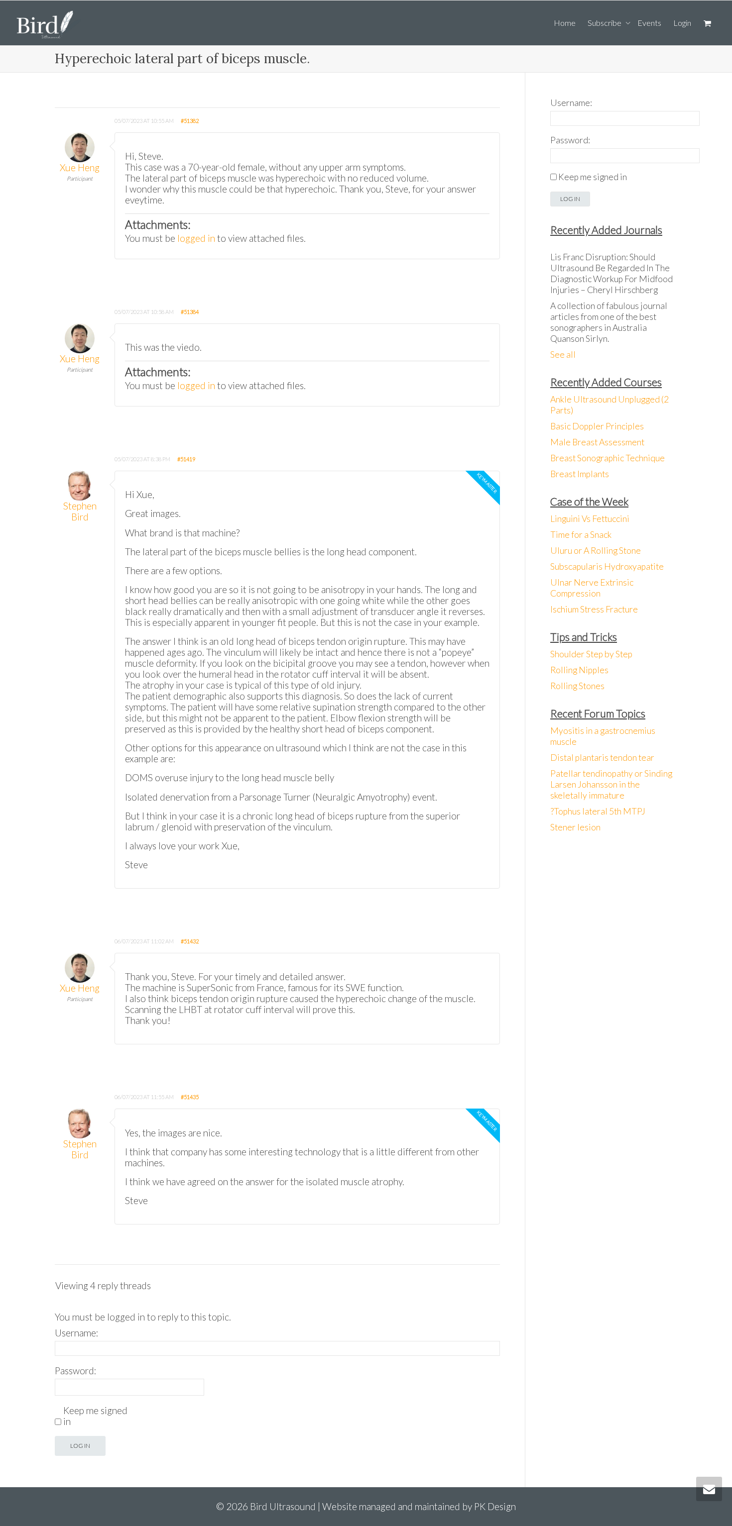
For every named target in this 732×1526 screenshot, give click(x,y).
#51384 (190, 311)
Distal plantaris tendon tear (602, 757)
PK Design (495, 1506)
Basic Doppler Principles (597, 426)
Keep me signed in (95, 1416)
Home (565, 22)
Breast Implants (579, 474)
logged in (196, 238)
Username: (77, 1332)
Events (649, 22)
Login (682, 22)
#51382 (190, 120)
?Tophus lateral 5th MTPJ (597, 811)
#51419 (186, 459)
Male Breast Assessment (597, 442)
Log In (80, 1445)
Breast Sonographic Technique (607, 458)
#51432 (190, 941)
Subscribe (605, 22)
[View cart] (707, 22)
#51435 (190, 1097)
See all (563, 354)
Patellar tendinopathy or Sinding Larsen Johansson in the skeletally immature (611, 784)
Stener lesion (575, 827)
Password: (76, 1370)
